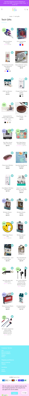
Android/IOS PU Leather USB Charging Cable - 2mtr (7, 117)
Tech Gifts (17, 16)
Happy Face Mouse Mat (8, 235)
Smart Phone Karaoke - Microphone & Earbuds (7, 66)
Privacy (3, 356)
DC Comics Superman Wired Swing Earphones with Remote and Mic (7, 331)
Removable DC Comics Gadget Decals (21, 65)
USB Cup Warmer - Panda (8, 91)
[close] (27, 3)
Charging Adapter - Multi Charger (21, 306)
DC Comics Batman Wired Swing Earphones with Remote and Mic (21, 282)
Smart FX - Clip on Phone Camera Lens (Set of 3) (21, 189)
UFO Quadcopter (21, 41)
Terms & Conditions (5, 353)
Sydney (3, 369)
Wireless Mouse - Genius (21, 212)
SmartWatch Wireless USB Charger (7, 188)
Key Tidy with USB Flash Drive (7, 281)
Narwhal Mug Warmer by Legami (21, 165)
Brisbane (3, 371)
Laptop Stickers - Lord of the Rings (7, 258)
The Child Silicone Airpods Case (21, 258)
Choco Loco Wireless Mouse (7, 165)
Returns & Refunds (5, 352)
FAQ (2, 350)
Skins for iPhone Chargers (7, 42)
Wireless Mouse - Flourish (21, 235)
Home (10, 16)
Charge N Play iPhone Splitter (21, 91)
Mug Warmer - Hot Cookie (21, 116)
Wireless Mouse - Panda (7, 212)
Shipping (3, 355)
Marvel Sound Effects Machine (7, 306)
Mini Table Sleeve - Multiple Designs (21, 143)
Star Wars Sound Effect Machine (7, 143)
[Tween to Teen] (14, 9)
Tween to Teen (16, 377)
